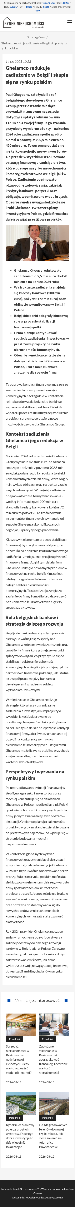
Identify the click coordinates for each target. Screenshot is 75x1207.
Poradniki (14, 1039)
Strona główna (36, 37)
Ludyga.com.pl (55, 1197)
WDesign (30, 1197)
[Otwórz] (69, 22)
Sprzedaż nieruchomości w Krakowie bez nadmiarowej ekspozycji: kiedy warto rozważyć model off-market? (19, 1059)
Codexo (41, 1197)
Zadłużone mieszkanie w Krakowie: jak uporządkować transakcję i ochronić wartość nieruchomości (53, 1059)
